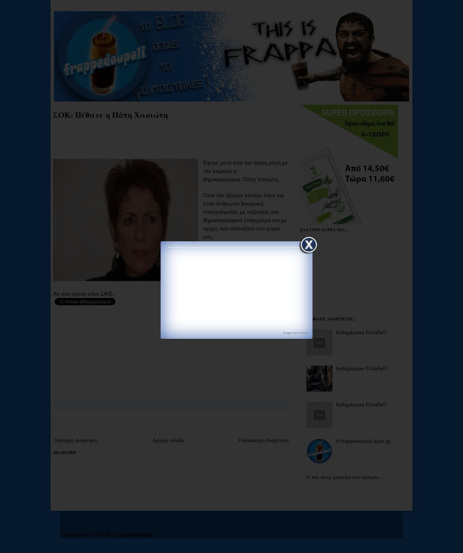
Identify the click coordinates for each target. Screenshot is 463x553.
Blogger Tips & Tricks (295, 333)
